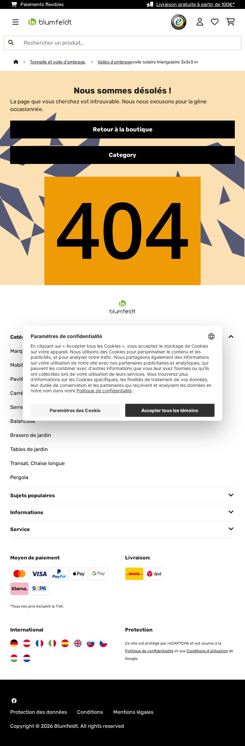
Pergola (19, 477)
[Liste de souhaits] (215, 22)
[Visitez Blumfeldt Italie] (52, 643)
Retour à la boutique (122, 129)
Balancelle (22, 421)
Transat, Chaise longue (37, 463)
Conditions (90, 712)
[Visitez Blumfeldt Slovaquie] (90, 643)
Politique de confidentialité (149, 651)
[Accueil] (21, 61)
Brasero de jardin (30, 435)
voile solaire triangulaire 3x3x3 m (165, 61)
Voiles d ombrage (115, 61)
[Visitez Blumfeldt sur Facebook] (14, 700)
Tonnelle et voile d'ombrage (58, 61)
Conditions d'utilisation (207, 651)
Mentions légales (133, 712)
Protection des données (38, 712)
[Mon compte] (200, 22)
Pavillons (21, 379)
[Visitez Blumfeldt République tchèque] (103, 643)
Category (122, 155)
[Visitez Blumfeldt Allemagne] (14, 643)
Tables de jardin (29, 449)
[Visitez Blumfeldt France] (39, 643)
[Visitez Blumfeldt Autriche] (27, 643)
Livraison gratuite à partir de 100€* (195, 4)
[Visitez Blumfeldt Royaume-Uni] (78, 643)
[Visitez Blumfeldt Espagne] (65, 643)
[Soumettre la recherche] (10, 43)
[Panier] (230, 22)
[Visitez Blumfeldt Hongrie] (14, 658)
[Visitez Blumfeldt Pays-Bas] (27, 658)
